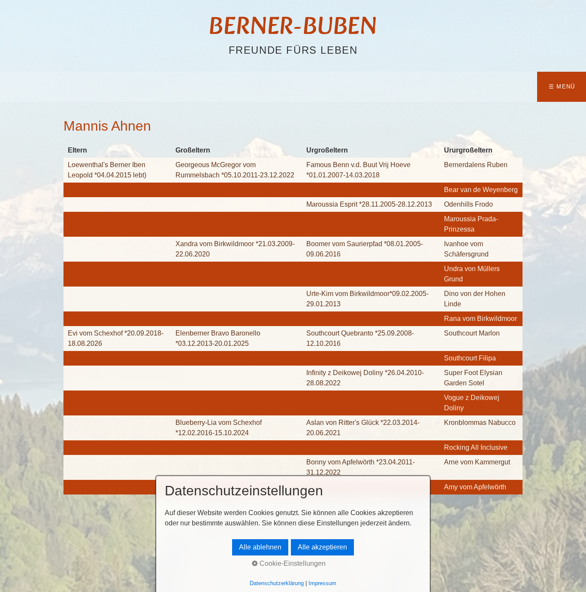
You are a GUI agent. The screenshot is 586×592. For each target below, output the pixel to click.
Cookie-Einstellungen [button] (292, 563)
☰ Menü (562, 86)
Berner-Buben (293, 28)
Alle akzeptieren (322, 547)
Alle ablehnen (260, 547)
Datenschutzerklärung (277, 583)
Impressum (322, 583)
